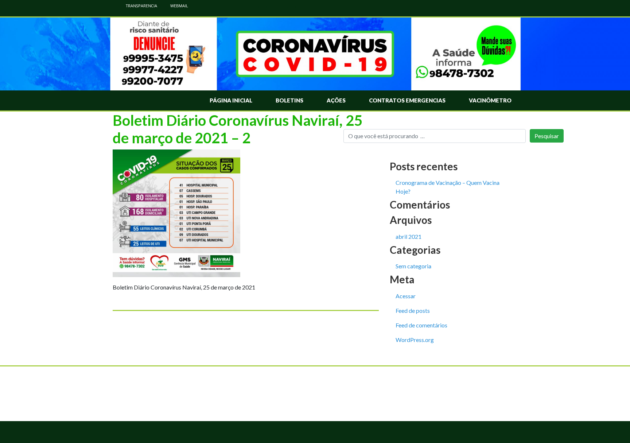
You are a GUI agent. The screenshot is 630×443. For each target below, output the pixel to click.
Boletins (289, 100)
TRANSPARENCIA (141, 5)
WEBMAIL (178, 5)
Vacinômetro (490, 100)
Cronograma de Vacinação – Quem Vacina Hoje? (447, 187)
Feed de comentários (421, 325)
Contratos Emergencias (407, 100)
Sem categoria (413, 266)
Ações (336, 100)
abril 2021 (408, 236)
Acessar (406, 295)
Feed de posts (413, 310)
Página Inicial (231, 100)
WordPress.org (415, 339)
